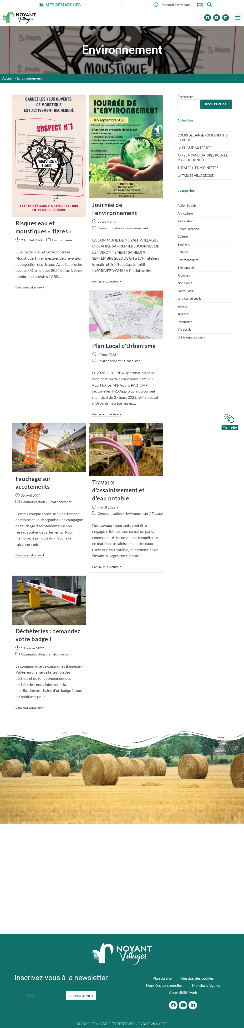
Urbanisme (132, 361)
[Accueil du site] (122, 954)
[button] (238, 18)
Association (185, 221)
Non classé (185, 283)
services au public (189, 298)
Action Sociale (187, 205)
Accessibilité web (183, 992)
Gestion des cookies (197, 978)
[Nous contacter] (200, 5)
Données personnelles (164, 985)
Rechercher (185, 97)
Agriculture (185, 213)
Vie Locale (185, 329)
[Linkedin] (225, 17)
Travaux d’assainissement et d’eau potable (118, 490)
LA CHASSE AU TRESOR (194, 148)
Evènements (186, 267)
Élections (184, 244)
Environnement (63, 240)
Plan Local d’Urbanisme (124, 345)
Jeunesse (184, 275)
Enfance (183, 252)
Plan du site (162, 978)
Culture (183, 236)
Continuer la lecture (29, 287)
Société (183, 306)
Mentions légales (206, 985)
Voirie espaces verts (191, 337)
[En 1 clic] (229, 420)
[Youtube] (216, 17)
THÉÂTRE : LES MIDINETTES (198, 168)
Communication (110, 228)
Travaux (157, 513)
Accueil (8, 78)
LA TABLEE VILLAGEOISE (196, 175)
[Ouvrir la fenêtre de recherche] (209, 4)
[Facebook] (207, 17)
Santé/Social (186, 291)
